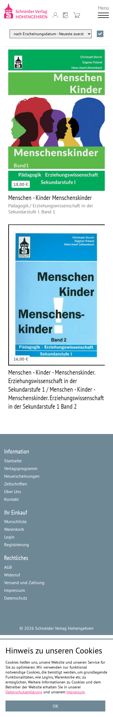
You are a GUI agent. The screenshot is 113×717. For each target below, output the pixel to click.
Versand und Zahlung (24, 582)
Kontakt (11, 499)
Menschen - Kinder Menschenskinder (50, 197)
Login (9, 537)
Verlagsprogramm (20, 468)
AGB (8, 567)
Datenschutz (15, 598)
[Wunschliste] (65, 15)
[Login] (55, 15)
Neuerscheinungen (21, 476)
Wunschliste (15, 521)
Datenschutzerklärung (23, 691)
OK (55, 706)
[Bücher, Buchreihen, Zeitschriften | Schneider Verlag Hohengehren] (25, 11)
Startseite (13, 460)
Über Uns (12, 491)
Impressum (14, 590)
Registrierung (16, 544)
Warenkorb (14, 529)
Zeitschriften (15, 484)
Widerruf (12, 575)
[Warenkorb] (76, 15)
